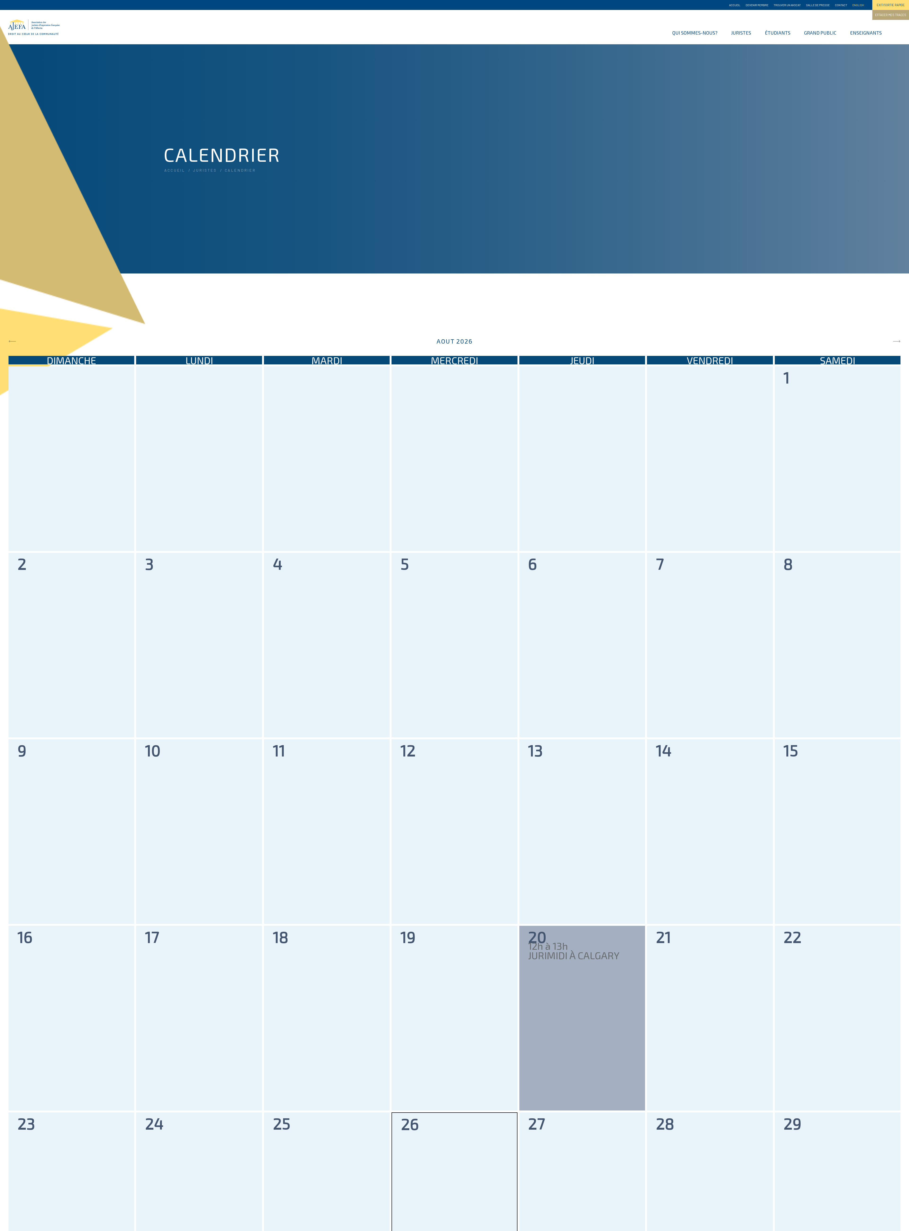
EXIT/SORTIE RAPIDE (891, 5)
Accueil (734, 5)
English (858, 5)
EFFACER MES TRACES (890, 15)
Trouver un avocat (787, 5)
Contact (841, 5)
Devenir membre (757, 5)
